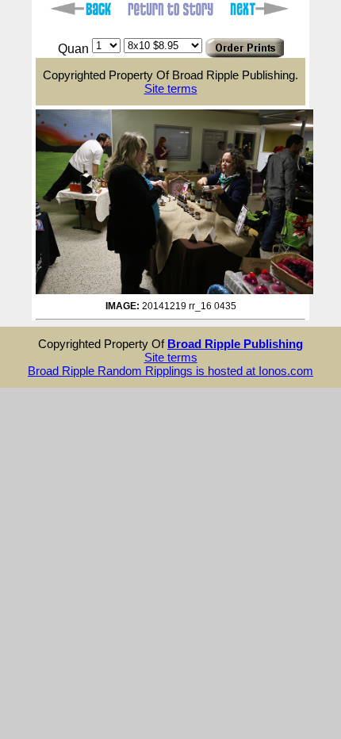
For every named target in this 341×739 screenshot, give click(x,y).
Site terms (170, 88)
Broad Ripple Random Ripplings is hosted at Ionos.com (170, 370)
